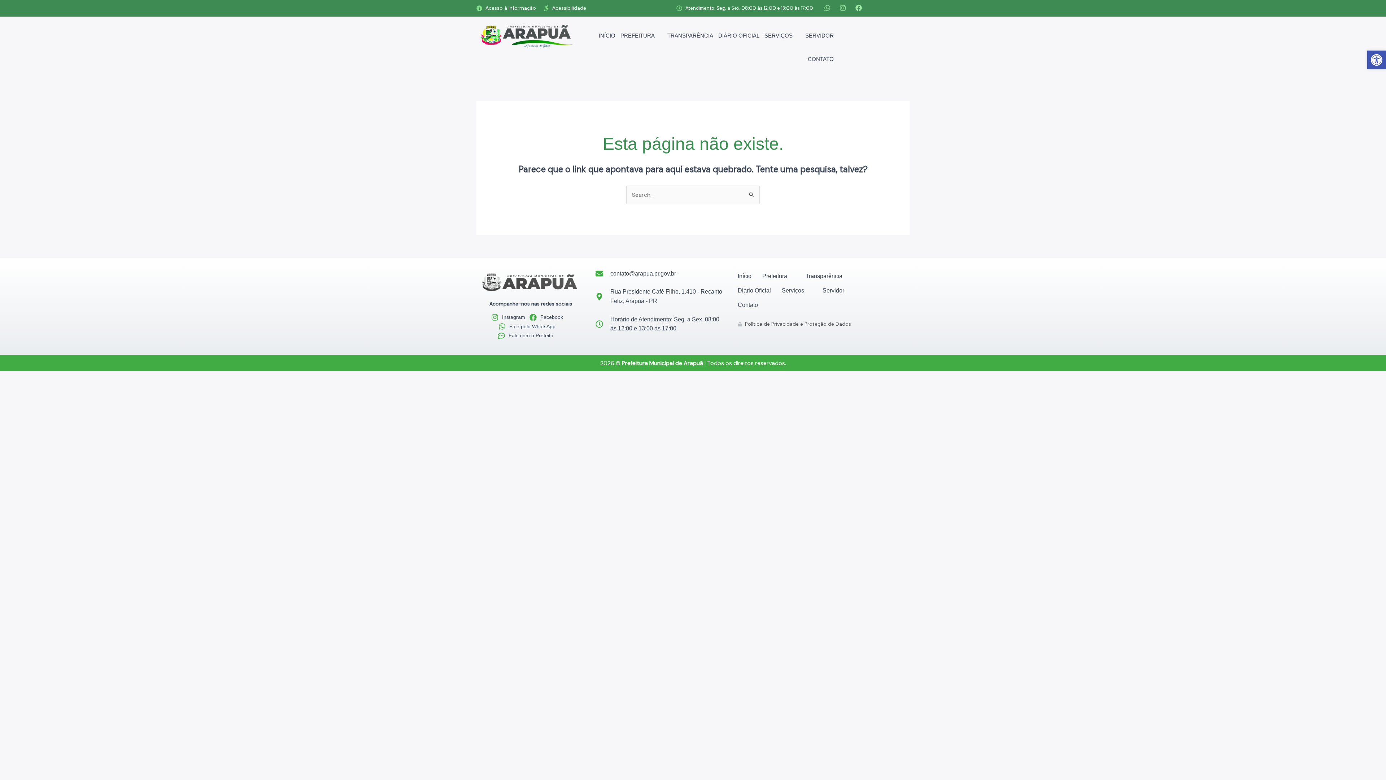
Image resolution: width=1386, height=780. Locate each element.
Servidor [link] (819, 35)
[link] (1376, 60)
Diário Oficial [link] (738, 35)
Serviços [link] (778, 35)
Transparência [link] (690, 35)
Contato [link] (821, 59)
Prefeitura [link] (637, 35)
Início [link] (607, 35)
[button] (641, 35)
